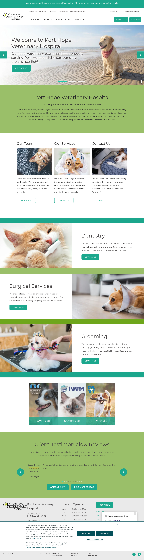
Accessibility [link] (44, 554)
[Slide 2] (72, 81)
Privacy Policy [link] (74, 554)
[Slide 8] (77, 481)
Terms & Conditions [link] (57, 554)
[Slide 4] (68, 481)
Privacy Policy (36, 538)
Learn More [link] (64, 200)
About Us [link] (100, 511)
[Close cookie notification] (117, 525)
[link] (13, 16)
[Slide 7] (75, 481)
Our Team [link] (26, 200)
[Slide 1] (62, 81)
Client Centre (63, 19)
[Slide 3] (81, 81)
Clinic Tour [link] (101, 519)
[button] (134, 529)
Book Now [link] (135, 20)
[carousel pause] (141, 82)
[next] (140, 55)
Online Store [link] (121, 20)
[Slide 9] (79, 481)
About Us (35, 19)
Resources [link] (79, 19)
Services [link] (48, 19)
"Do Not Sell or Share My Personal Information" (41, 547)
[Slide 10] (81, 481)
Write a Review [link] (57, 487)
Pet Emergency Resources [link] (129, 11)
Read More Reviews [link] (84, 487)
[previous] (3, 55)
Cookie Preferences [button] (91, 554)
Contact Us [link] (113, 11)
